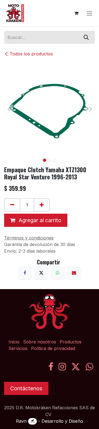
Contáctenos (26, 388)
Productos (70, 342)
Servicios (18, 348)
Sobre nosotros (39, 342)
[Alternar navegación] (89, 13)
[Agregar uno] (42, 204)
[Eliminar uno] (12, 204)
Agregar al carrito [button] (39, 220)
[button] (8, 109)
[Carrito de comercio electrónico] (76, 13)
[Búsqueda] (86, 37)
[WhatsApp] (57, 272)
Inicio (14, 342)
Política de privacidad (53, 348)
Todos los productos (31, 54)
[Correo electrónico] (74, 272)
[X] (41, 272)
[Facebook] (25, 272)
